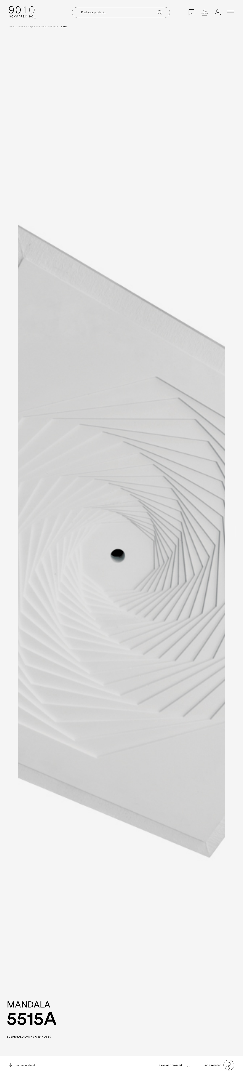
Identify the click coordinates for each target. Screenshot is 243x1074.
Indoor (21, 26)
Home (12, 26)
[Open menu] (230, 12)
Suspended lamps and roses (43, 26)
